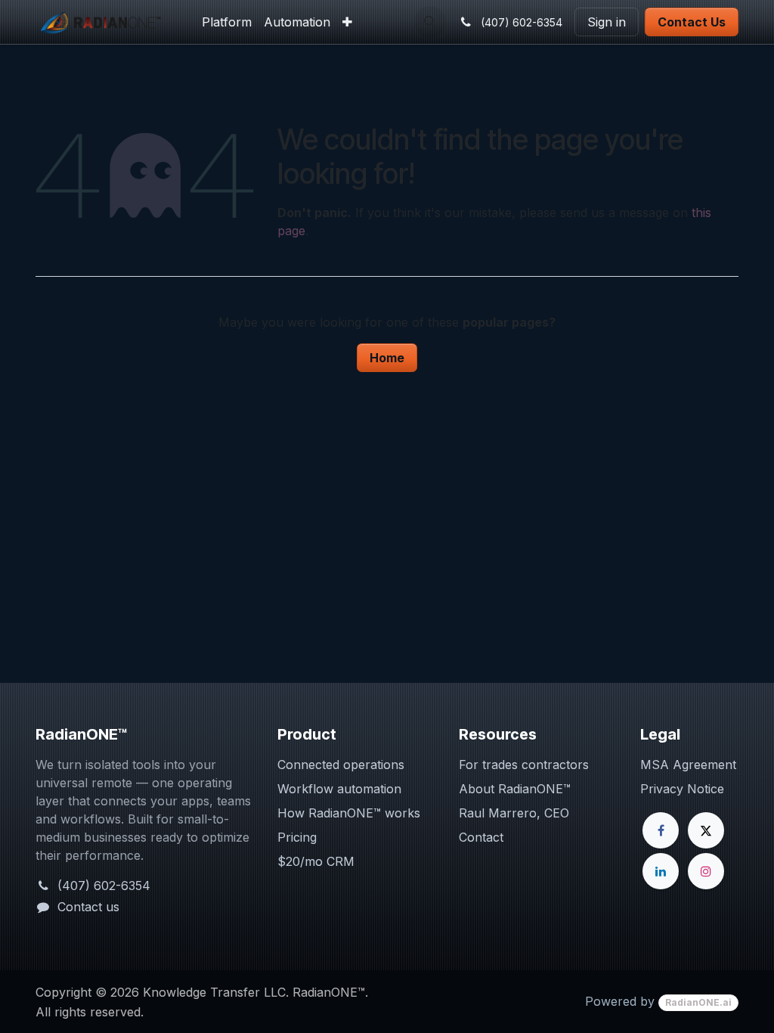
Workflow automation (339, 788)
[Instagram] (706, 871)
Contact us (88, 906)
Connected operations (340, 764)
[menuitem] (227, 22)
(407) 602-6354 (103, 885)
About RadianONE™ (515, 788)
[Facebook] (660, 830)
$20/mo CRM (315, 861)
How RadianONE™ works (348, 813)
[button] (430, 22)
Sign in (606, 21)
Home (387, 357)
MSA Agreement (688, 764)
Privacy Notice (682, 788)
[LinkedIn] (660, 871)
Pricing (297, 837)
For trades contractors (524, 764)
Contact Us (692, 21)
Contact (481, 837)
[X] (706, 830)
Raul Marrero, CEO (514, 813)
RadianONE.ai (698, 1002)
